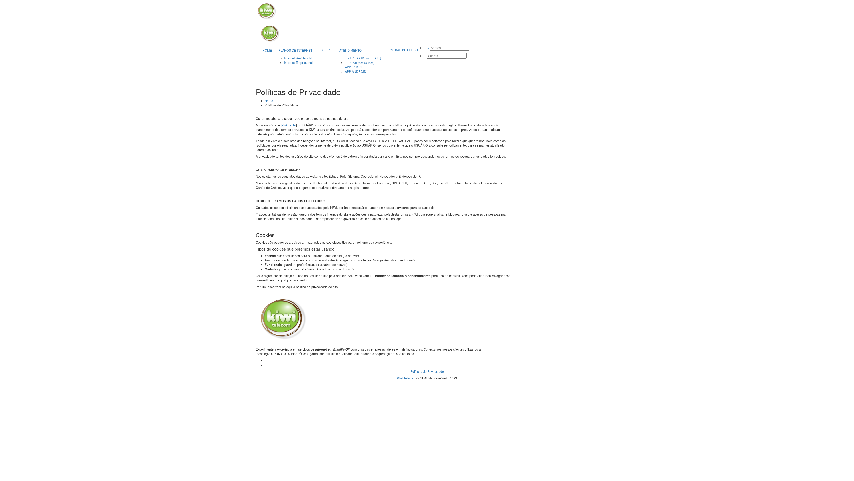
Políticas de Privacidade (427, 371)
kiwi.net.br (289, 125)
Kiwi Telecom (406, 378)
